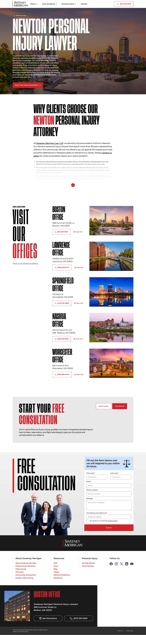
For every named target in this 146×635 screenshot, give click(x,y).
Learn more (103, 406)
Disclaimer (58, 578)
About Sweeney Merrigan (25, 563)
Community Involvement (25, 575)
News (56, 566)
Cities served (20, 569)
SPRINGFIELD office (62, 285)
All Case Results (88, 563)
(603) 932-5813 (62, 339)
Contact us (120, 630)
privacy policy (113, 521)
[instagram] (116, 563)
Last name (114, 473)
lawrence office (61, 249)
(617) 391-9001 (125, 4)
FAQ (55, 563)
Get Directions (49, 618)
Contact (84, 4)
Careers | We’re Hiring (24, 578)
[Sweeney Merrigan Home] (21, 4)
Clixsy (25, 631)
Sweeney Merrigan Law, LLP (49, 143)
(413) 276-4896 (63, 303)
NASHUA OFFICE (59, 321)
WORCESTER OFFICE (62, 356)
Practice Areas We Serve (25, 566)
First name (90, 473)
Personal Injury (68, 4)
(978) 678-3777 (63, 267)
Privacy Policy (130, 630)
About (33, 4)
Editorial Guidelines (62, 575)
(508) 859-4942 (63, 374)
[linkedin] (126, 563)
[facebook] (111, 563)
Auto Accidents (48, 4)
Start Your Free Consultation (26, 85)
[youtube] (131, 563)
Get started (119, 406)
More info (78, 232)
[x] (121, 563)
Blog (55, 569)
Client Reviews (88, 566)
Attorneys (19, 572)
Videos (56, 572)
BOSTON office (58, 214)
